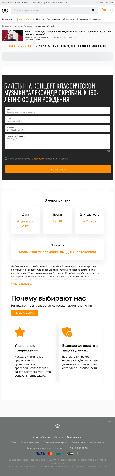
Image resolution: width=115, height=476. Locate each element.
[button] (8, 130)
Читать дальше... (22, 283)
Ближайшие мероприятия (92, 46)
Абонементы (68, 19)
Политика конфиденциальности (88, 442)
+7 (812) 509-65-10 (104, 2)
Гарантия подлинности (39, 448)
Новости (40, 19)
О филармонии (53, 19)
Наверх (107, 421)
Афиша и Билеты (26, 19)
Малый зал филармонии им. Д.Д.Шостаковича (43, 37)
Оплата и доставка (30, 442)
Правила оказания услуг (55, 442)
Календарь (7, 19)
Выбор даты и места (20, 46)
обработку (39, 158)
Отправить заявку (58, 169)
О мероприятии (42, 46)
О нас (13, 442)
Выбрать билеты (24, 312)
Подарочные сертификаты (88, 19)
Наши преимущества (64, 46)
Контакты (59, 448)
